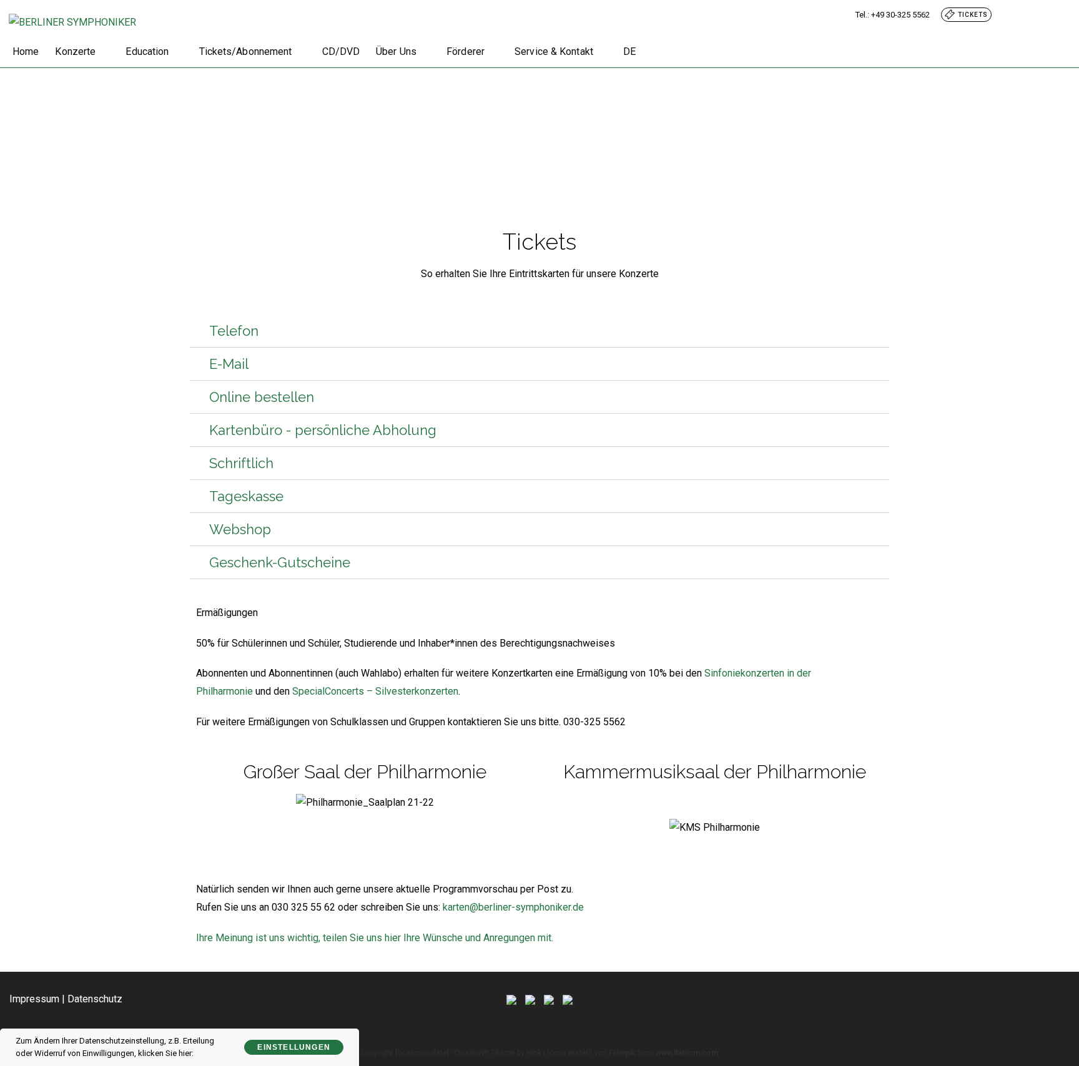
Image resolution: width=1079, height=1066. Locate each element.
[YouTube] (567, 999)
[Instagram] (549, 999)
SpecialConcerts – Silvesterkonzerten (375, 691)
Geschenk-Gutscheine (279, 562)
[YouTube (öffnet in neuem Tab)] (1061, 14)
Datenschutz (94, 999)
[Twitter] (511, 999)
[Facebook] (530, 999)
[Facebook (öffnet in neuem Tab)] (1032, 14)
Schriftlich (241, 463)
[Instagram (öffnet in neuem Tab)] (1047, 14)
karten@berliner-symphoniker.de (513, 907)
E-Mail (229, 364)
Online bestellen (261, 397)
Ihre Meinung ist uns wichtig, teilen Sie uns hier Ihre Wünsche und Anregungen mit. (374, 938)
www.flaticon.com (687, 1053)
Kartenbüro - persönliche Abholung (322, 430)
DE (629, 51)
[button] (539, 331)
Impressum (34, 999)
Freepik (622, 1053)
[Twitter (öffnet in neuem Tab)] (1017, 14)
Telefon (234, 331)
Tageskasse (246, 496)
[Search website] (656, 51)
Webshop (240, 529)
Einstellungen (293, 1047)
